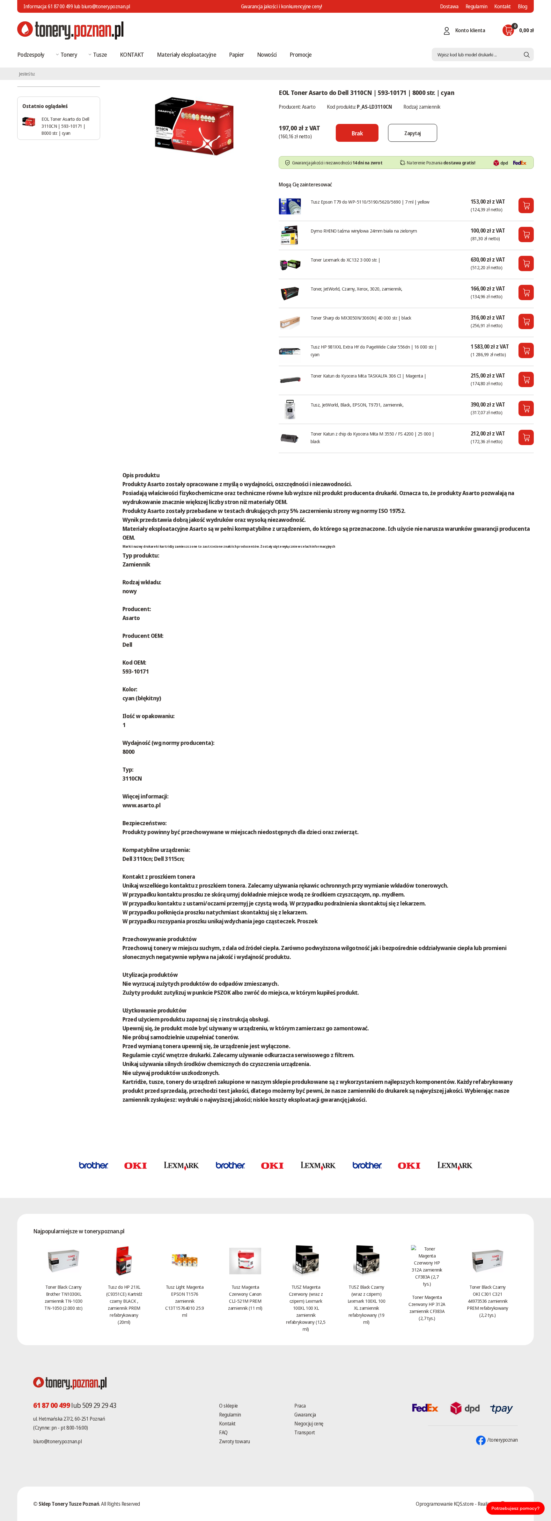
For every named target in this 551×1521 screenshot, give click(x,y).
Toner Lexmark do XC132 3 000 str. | (345, 259)
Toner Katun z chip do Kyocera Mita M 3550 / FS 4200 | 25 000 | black (372, 437)
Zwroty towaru (234, 1441)
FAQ (223, 1432)
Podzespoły (31, 54)
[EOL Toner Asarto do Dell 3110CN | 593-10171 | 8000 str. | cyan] (194, 125)
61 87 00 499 (60, 6)
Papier (236, 54)
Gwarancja (305, 1414)
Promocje (301, 54)
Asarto (308, 106)
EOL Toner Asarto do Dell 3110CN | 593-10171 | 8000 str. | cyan (65, 126)
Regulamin (477, 6)
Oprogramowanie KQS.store (445, 1503)
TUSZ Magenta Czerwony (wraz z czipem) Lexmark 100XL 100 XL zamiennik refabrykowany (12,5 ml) (305, 1308)
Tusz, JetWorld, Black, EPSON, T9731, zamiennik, (357, 404)
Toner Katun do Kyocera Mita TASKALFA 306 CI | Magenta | (368, 375)
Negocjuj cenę (308, 1423)
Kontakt (502, 6)
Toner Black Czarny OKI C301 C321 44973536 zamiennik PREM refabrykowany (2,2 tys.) (487, 1301)
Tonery (69, 54)
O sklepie (228, 1405)
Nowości (267, 54)
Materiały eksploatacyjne (186, 54)
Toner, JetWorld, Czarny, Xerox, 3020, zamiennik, (356, 288)
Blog (522, 6)
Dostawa (449, 6)
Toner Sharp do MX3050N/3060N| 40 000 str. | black (361, 317)
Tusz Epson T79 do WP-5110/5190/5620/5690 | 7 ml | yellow (370, 201)
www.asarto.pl (141, 805)
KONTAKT (132, 54)
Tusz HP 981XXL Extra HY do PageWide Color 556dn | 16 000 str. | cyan (374, 350)
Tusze (100, 54)
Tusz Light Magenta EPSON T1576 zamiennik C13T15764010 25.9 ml (184, 1301)
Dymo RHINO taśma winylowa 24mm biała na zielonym (364, 230)
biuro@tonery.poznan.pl (57, 1441)
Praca (300, 1405)
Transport (304, 1432)
